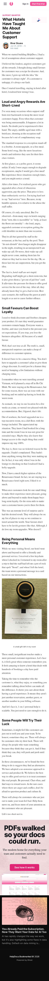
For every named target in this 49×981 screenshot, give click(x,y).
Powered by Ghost (25, 960)
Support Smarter (11, 15)
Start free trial (38, 4)
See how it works (24, 867)
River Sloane (16, 43)
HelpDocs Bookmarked (20, 956)
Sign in (25, 4)
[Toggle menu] (5, 4)
